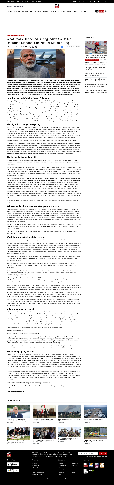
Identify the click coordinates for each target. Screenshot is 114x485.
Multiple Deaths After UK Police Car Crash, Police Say (93, 441)
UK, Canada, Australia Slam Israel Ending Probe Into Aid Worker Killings (43, 441)
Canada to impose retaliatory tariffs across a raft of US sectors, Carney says (96, 92)
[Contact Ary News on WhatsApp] (83, 1)
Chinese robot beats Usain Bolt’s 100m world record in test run (96, 57)
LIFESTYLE (53, 11)
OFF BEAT (83, 11)
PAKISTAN (17, 11)
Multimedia (75, 463)
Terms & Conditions (38, 472)
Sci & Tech (61, 470)
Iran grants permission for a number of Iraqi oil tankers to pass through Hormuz (43, 420)
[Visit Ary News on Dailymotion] (98, 1)
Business (61, 467)
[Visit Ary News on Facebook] (79, 1)
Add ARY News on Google (74, 46)
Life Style (61, 472)
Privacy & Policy (37, 474)
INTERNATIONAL (27, 11)
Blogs (73, 472)
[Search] (105, 11)
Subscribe (103, 453)
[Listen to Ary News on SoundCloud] (105, 1)
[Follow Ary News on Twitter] (87, 1)
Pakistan (61, 463)
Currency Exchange (35, 1)
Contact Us (36, 465)
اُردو (97, 11)
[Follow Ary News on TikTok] (102, 1)
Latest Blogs (20, 35)
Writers (35, 470)
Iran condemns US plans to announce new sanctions (95, 420)
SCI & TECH (61, 11)
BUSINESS (38, 11)
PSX (18, 1)
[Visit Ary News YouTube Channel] (94, 1)
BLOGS (69, 11)
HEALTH (76, 11)
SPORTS (45, 11)
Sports (73, 467)
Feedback (35, 463)
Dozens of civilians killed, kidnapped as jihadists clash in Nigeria (69, 439)
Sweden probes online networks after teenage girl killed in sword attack (17, 441)
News (89, 38)
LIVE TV (101, 11)
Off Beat (74, 470)
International (11, 35)
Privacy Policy (104, 456)
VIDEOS (74, 1)
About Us (35, 467)
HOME (10, 11)
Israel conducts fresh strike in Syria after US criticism (69, 420)
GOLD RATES (25, 1)
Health (60, 474)
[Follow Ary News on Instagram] (90, 1)
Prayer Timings (11, 1)
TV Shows (74, 465)
